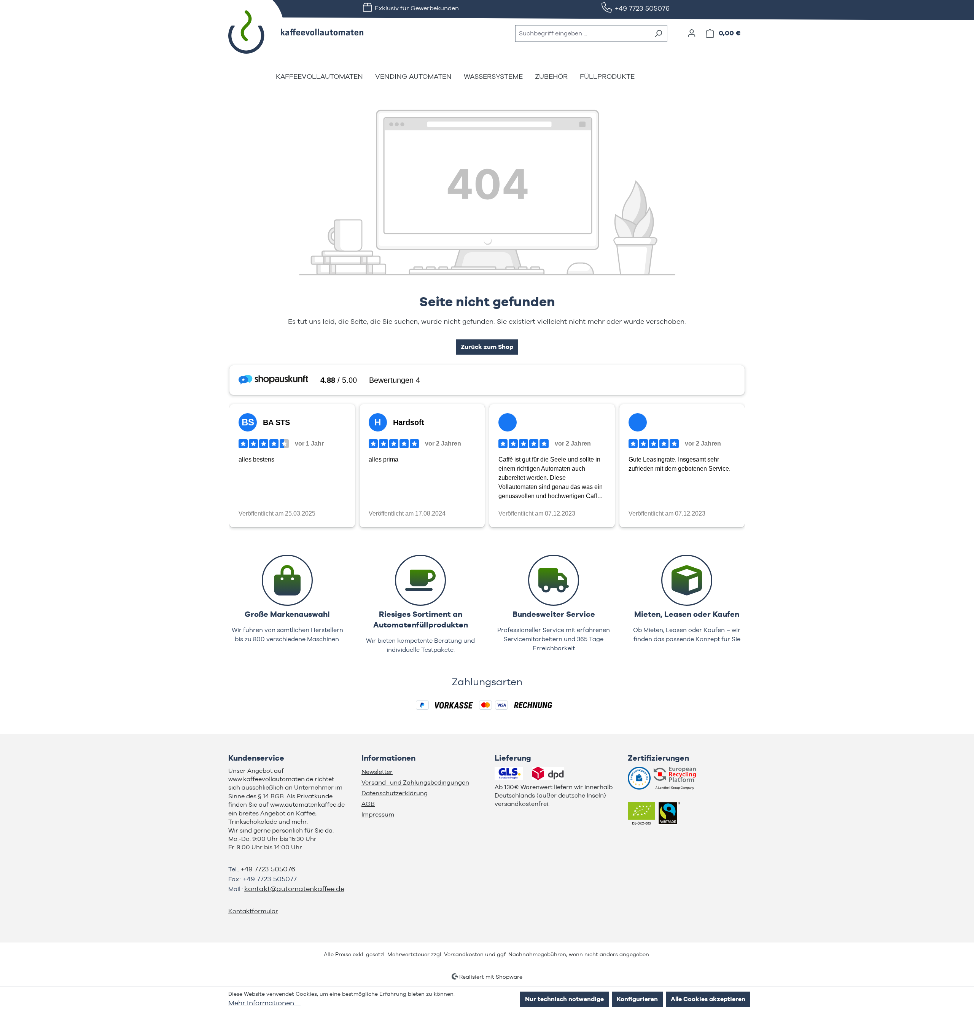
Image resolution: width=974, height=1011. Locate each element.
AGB (368, 803)
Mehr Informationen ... (264, 1003)
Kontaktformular (253, 911)
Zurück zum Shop (487, 346)
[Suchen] (658, 33)
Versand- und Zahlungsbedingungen (415, 782)
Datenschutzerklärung (394, 793)
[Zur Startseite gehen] (285, 32)
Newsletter (377, 771)
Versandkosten (464, 954)
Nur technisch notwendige (564, 999)
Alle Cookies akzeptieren (708, 999)
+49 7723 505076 (642, 8)
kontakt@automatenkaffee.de (294, 889)
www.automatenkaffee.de (307, 804)
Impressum (377, 814)
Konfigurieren (637, 999)
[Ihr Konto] (692, 33)
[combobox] (582, 33)
